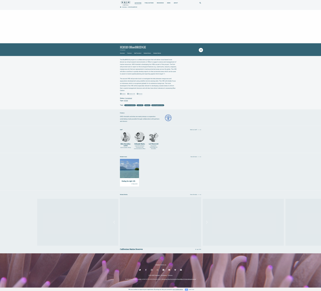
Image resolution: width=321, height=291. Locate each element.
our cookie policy (178, 289)
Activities (138, 3)
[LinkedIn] (163, 272)
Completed (128, 98)
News (168, 3)
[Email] (181, 272)
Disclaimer (164, 275)
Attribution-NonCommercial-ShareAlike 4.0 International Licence (179, 279)
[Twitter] (140, 272)
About (176, 3)
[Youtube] (169, 272)
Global (126, 100)
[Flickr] (157, 272)
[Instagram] (152, 272)
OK (186, 289)
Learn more (191, 289)
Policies (170, 275)
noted (139, 279)
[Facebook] (146, 272)
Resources (160, 3)
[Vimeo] (175, 272)
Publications (149, 3)
